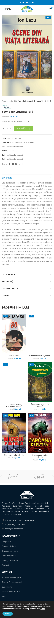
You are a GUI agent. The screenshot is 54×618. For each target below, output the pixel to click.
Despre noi (6, 541)
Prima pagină (7, 101)
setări (42, 609)
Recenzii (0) (7, 281)
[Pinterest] (16, 164)
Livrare (5, 295)
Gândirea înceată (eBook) (39, 356)
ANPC (4, 596)
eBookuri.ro (7, 587)
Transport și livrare (10, 551)
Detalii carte (8, 274)
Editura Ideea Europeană (12, 577)
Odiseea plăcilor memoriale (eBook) (14, 405)
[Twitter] (23, 2)
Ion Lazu (11, 151)
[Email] (26, 2)
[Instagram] (30, 2)
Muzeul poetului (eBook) (14, 455)
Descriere (7, 178)
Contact (5, 565)
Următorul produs (50, 101)
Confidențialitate (9, 555)
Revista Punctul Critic (11, 591)
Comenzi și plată (8, 546)
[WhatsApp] (22, 164)
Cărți (15, 101)
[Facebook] (20, 2)
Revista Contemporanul (12, 582)
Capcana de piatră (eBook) (39, 456)
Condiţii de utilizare (10, 560)
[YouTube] (33, 2)
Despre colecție (10, 288)
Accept (7, 614)
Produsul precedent (45, 101)
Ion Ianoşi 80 (14, 356)
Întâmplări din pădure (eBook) (40, 405)
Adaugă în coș (23, 128)
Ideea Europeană (16, 147)
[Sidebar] (3, 188)
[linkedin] (19, 164)
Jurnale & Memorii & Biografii (31, 101)
